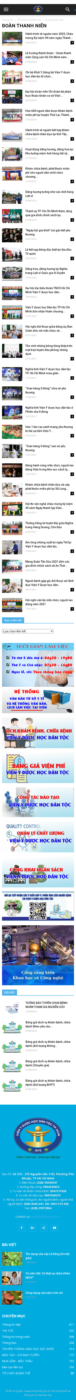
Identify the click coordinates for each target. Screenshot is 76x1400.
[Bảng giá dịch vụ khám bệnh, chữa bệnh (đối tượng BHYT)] (12, 1086)
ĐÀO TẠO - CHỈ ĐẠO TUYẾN (20, 1355)
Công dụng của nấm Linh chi (44, 1292)
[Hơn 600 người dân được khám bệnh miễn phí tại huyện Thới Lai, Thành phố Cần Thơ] (12, 116)
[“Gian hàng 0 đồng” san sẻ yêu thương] (12, 451)
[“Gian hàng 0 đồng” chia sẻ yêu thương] (12, 393)
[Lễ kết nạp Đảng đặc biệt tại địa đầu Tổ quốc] (12, 255)
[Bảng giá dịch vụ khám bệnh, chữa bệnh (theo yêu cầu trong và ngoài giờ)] (12, 1027)
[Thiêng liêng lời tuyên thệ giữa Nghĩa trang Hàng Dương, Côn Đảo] (12, 528)
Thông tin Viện (11, 1324)
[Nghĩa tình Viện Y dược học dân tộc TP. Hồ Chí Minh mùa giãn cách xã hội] (12, 374)
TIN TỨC (8, 1331)
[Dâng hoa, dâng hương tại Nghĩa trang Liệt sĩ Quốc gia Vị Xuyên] (12, 274)
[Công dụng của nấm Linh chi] (12, 1298)
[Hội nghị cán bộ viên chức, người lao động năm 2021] (12, 605)
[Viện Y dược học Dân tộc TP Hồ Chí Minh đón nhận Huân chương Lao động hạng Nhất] (12, 312)
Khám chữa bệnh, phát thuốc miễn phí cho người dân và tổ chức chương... (47, 172)
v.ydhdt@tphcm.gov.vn (46, 1216)
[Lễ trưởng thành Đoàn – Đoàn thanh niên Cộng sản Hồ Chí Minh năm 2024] (12, 58)
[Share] (44, 1228)
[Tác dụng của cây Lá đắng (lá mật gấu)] (12, 1259)
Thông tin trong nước (16, 1337)
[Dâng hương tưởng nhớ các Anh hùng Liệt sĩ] (12, 197)
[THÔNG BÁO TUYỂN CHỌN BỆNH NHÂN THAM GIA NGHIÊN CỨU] (12, 1008)
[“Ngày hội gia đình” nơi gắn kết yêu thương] (12, 235)
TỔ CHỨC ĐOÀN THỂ (29, 20)
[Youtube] (54, 1228)
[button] (69, 9)
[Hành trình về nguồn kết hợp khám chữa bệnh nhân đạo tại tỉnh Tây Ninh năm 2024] (12, 135)
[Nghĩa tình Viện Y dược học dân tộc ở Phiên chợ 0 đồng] (12, 412)
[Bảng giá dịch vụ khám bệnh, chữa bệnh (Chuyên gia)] (12, 1066)
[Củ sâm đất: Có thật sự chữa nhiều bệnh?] (12, 1278)
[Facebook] (22, 1228)
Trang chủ (7, 20)
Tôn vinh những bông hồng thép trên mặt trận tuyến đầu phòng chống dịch (48, 350)
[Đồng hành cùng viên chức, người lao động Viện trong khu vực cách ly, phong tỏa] (12, 470)
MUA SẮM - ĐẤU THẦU (17, 1361)
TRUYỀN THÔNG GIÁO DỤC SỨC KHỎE (28, 1349)
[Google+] (33, 1228)
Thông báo (9, 1343)
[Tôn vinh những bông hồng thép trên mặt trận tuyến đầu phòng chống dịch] (12, 351)
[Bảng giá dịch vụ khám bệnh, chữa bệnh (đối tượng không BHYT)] (12, 1047)
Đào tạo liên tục (12, 1367)
